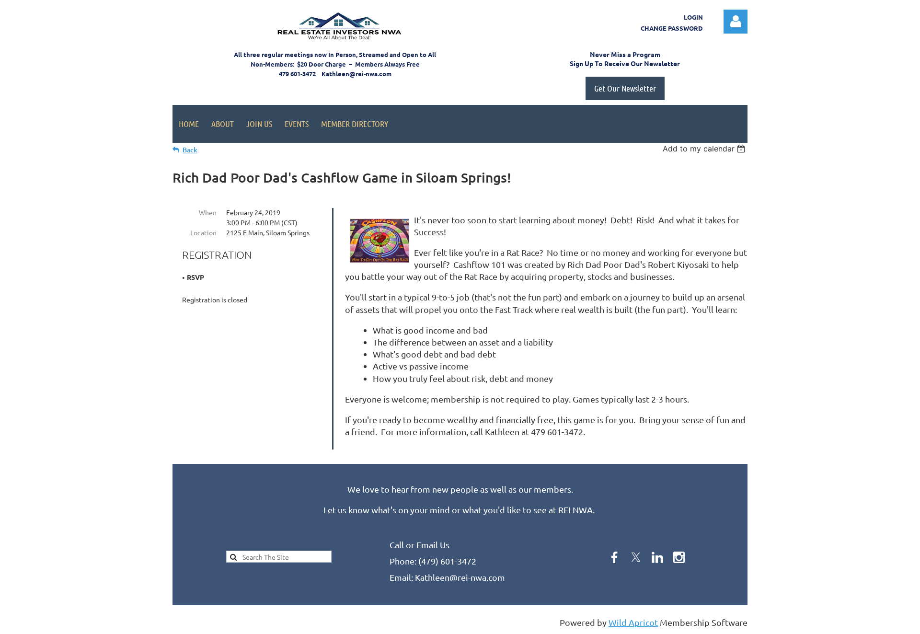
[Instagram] (679, 557)
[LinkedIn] (657, 557)
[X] (636, 557)
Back (190, 149)
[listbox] (705, 148)
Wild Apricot (633, 622)
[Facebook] (614, 557)
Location (203, 232)
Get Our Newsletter (625, 88)
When (208, 212)
